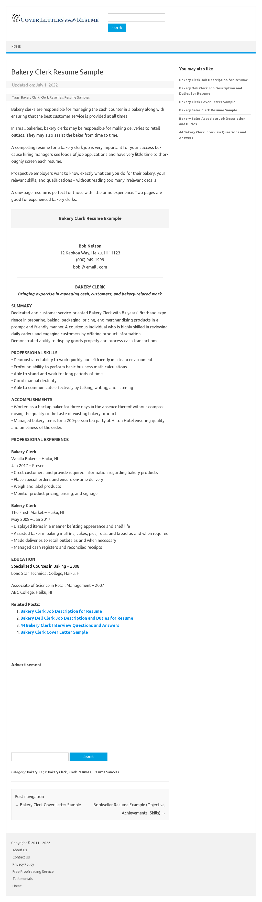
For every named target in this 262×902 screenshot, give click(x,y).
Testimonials (23, 879)
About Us (20, 850)
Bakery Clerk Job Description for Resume (61, 611)
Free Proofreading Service (33, 871)
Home (16, 46)
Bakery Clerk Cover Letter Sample (54, 632)
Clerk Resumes (52, 97)
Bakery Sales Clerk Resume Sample (208, 110)
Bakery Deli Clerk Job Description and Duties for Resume (76, 618)
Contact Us (21, 857)
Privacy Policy (23, 864)
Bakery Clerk (30, 97)
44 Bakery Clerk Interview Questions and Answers (69, 625)
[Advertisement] (90, 704)
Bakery (32, 772)
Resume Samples (77, 97)
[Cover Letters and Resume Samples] (55, 22)
